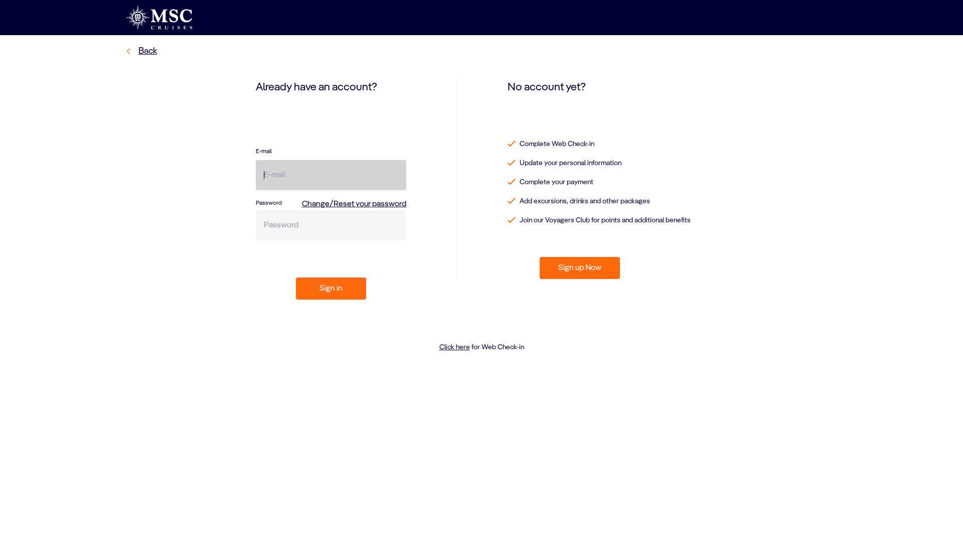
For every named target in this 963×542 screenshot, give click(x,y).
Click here (454, 347)
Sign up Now (579, 268)
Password (269, 203)
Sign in (331, 289)
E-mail (264, 152)
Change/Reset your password (354, 204)
